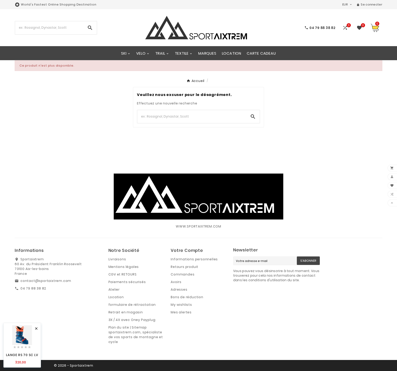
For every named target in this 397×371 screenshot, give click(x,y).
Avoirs (176, 282)
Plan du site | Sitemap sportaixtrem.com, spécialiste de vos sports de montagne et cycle (135, 334)
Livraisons (117, 259)
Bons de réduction (187, 297)
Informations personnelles (194, 259)
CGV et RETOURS (122, 274)
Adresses (179, 289)
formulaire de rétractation (132, 304)
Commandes (182, 274)
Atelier (114, 289)
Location (116, 297)
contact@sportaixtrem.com (45, 280)
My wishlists (181, 304)
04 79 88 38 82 (33, 288)
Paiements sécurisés (127, 282)
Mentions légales (123, 266)
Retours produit (184, 266)
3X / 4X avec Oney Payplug (132, 320)
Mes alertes (181, 312)
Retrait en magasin (125, 312)
